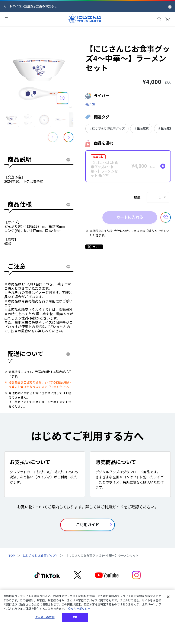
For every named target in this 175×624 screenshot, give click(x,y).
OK (75, 617)
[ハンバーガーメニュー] (7, 19)
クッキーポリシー (79, 608)
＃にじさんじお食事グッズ (107, 128)
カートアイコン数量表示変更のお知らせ (30, 6)
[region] (87, 607)
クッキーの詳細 (45, 617)
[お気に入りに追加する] (165, 217)
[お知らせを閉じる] (170, 6)
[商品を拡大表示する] (62, 98)
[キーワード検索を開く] (159, 19)
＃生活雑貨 (141, 128)
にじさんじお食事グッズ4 (40, 555)
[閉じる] (168, 596)
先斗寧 (90, 104)
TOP (12, 555)
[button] (68, 137)
